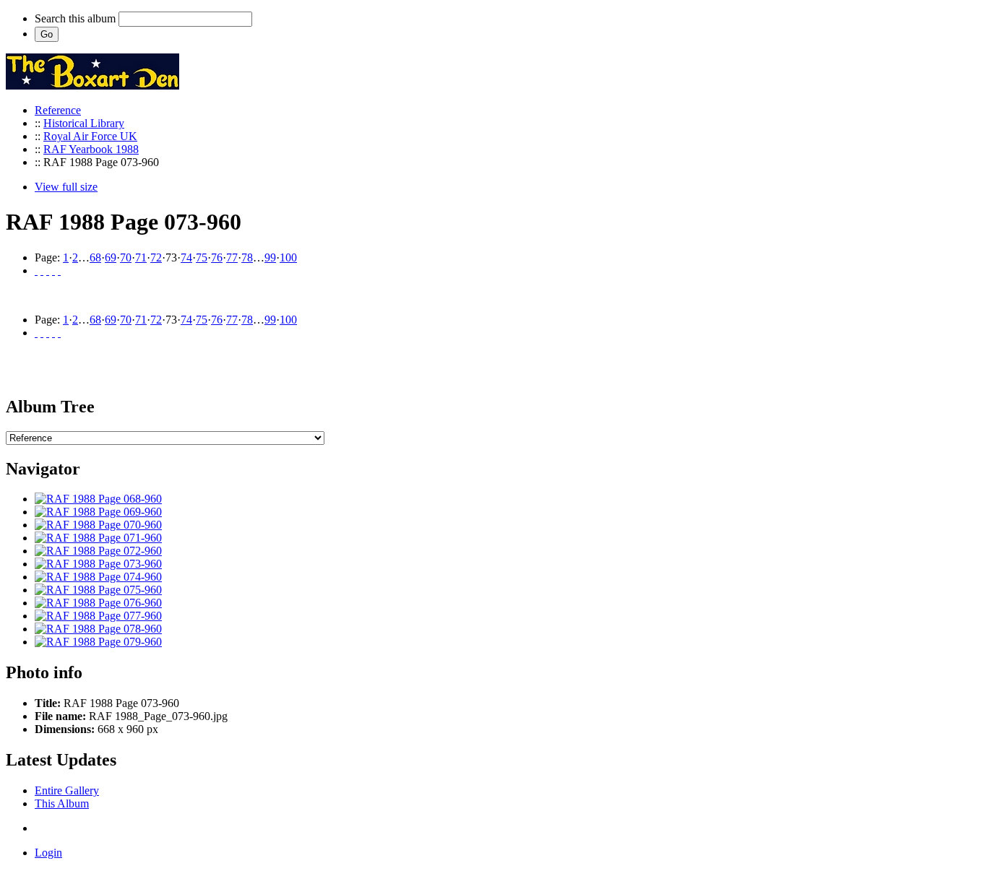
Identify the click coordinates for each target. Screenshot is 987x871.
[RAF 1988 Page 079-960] (98, 642)
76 (217, 257)
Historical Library (83, 123)
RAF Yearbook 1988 (91, 149)
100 (288, 257)
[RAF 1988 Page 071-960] (98, 538)
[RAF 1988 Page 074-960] (98, 577)
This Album (62, 803)
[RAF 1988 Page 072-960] (98, 551)
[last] (59, 270)
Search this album (75, 18)
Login (48, 852)
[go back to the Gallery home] (92, 85)
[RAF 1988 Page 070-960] (98, 525)
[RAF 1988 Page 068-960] (98, 499)
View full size (66, 187)
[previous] (41, 270)
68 (95, 257)
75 (201, 257)
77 (232, 257)
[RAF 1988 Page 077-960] (98, 616)
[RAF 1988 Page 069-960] (98, 512)
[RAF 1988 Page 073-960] (98, 564)
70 (126, 257)
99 (270, 257)
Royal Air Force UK (90, 136)
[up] (47, 270)
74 (186, 257)
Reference (58, 110)
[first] (36, 270)
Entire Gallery (67, 790)
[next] (53, 270)
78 (247, 257)
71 (141, 257)
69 (110, 257)
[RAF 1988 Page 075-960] (98, 590)
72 (156, 257)
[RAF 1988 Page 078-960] (98, 629)
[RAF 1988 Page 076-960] (98, 603)
